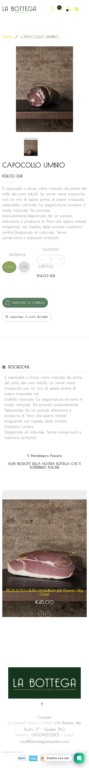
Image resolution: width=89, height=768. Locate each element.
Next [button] (48, 614)
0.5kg (9, 267)
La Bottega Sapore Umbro (30, 723)
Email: (69, 735)
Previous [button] (41, 614)
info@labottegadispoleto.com (44, 741)
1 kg (24, 267)
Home (7, 37)
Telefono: (22, 735)
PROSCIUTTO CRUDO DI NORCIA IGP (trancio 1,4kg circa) (44, 592)
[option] (44, 89)
